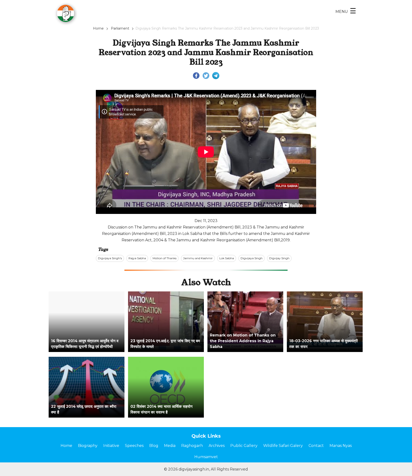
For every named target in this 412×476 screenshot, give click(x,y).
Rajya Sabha (137, 258)
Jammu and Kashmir (198, 258)
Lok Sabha (226, 258)
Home (98, 28)
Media (169, 445)
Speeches (134, 445)
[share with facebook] (196, 75)
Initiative (111, 445)
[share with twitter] (206, 75)
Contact (316, 445)
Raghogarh (192, 445)
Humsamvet (206, 457)
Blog (153, 445)
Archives (217, 445)
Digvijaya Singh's (110, 258)
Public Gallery (244, 445)
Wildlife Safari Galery (283, 445)
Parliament (120, 28)
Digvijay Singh (279, 258)
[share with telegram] (215, 75)
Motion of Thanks (164, 258)
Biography (88, 445)
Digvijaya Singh (252, 258)
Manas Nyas (341, 445)
